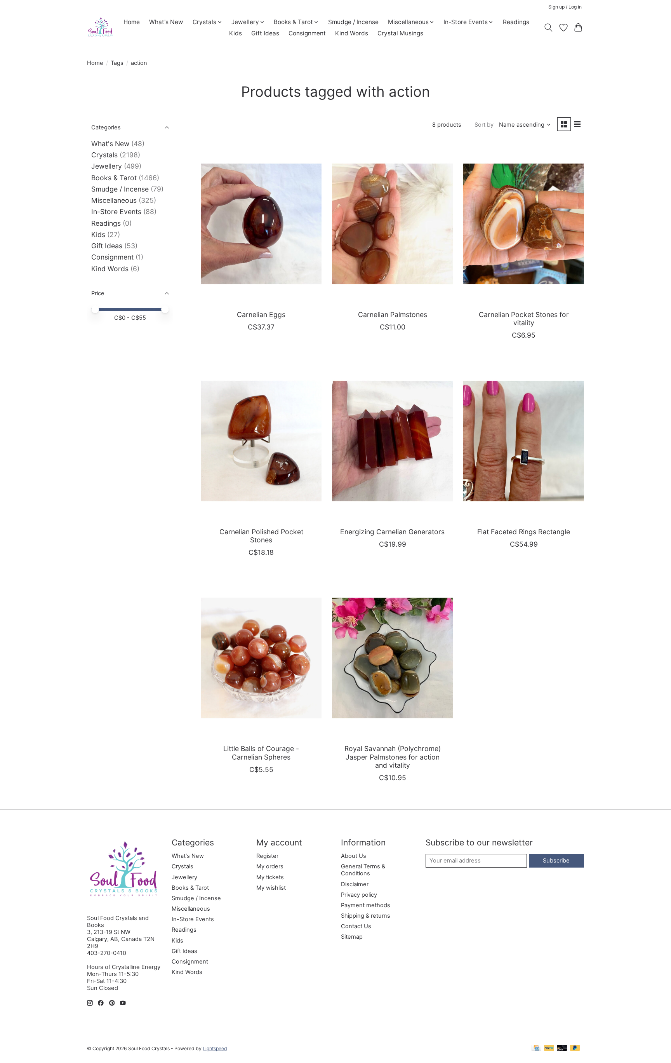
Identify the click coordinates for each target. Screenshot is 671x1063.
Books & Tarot (114, 178)
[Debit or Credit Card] (562, 1048)
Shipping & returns (365, 915)
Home (131, 22)
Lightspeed (215, 1048)
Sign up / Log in (565, 7)
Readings (516, 22)
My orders (269, 866)
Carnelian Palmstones (392, 314)
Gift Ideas (265, 33)
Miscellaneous (114, 200)
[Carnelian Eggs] (261, 224)
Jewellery (106, 166)
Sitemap (352, 936)
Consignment (307, 33)
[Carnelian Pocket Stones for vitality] (523, 224)
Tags (117, 62)
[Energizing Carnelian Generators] (392, 441)
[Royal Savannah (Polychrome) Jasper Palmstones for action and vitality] (392, 658)
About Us (353, 855)
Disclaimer (355, 884)
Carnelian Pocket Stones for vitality (524, 318)
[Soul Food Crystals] (100, 27)
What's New (166, 22)
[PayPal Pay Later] (575, 1048)
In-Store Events (116, 211)
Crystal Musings (400, 33)
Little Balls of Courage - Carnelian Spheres (261, 752)
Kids (235, 33)
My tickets (270, 877)
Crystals (104, 155)
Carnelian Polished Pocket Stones (261, 536)
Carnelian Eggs (261, 314)
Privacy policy (359, 894)
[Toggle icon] (548, 28)
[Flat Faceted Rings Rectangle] (523, 441)
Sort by (484, 124)
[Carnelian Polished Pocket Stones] (261, 441)
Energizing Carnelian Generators (392, 532)
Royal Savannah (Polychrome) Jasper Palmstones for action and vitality (392, 756)
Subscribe (556, 860)
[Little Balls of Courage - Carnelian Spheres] (261, 658)
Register (267, 855)
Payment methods (365, 905)
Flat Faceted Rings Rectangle (523, 532)
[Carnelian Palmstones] (392, 224)
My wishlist (271, 887)
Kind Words (351, 33)
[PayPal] (549, 1048)
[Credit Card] (536, 1048)
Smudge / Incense (353, 22)
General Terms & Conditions (363, 870)
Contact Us (356, 926)
